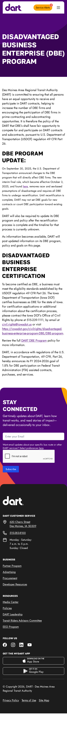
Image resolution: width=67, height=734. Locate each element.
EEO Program (11, 627)
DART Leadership (13, 614)
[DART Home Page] (18, 500)
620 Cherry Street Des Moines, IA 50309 (23, 524)
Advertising (9, 572)
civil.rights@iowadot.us (17, 324)
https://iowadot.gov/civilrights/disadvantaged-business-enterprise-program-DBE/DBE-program (32, 331)
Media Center (10, 602)
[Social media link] (5, 645)
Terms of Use (29, 700)
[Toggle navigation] (58, 7)
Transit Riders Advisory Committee (22, 621)
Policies (7, 608)
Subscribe (11, 469)
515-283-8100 (18, 533)
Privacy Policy (11, 700)
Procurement (10, 578)
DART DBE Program (34, 340)
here (25, 186)
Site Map (44, 700)
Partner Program (12, 566)
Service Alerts (44, 6)
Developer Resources (15, 584)
